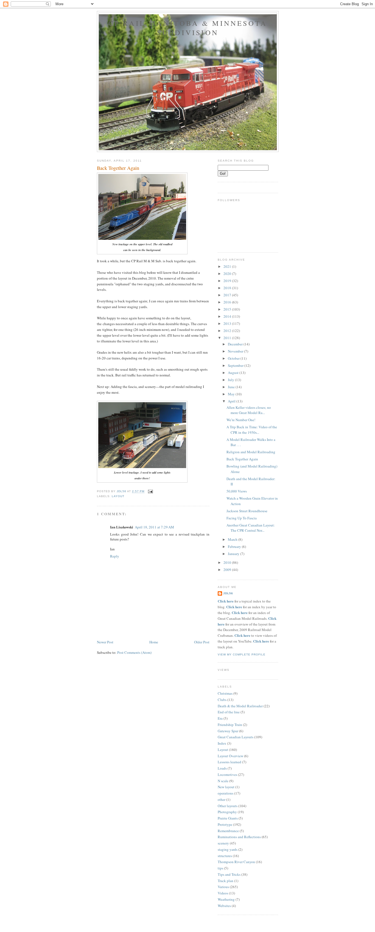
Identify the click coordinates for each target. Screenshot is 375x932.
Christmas (225, 693)
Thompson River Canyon (236, 861)
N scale (223, 780)
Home (153, 642)
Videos (223, 893)
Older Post (201, 642)
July (231, 379)
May (232, 394)
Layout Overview (230, 755)
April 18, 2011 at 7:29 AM (154, 527)
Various (223, 886)
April (232, 401)
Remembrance (228, 830)
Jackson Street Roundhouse (246, 510)
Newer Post (105, 642)
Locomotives (227, 774)
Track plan (225, 880)
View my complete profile (241, 654)
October (234, 358)
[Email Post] (150, 491)
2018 (227, 287)
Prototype (225, 824)
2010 (227, 562)
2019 (227, 280)
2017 (227, 294)
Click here (226, 601)
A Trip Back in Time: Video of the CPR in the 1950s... (251, 429)
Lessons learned (229, 761)
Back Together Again (242, 459)
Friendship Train (230, 724)
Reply (114, 556)
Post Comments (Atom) (134, 652)
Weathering (226, 899)
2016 (227, 302)
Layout (118, 496)
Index (222, 743)
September (236, 365)
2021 (227, 266)
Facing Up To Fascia (241, 518)
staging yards (227, 849)
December (236, 344)
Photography (227, 811)
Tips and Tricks (229, 874)
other (221, 799)
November (236, 351)
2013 (227, 323)
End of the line (229, 711)
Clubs (222, 699)
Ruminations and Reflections (239, 836)
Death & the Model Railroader (240, 705)
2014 (227, 316)
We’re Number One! (240, 419)
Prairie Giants (228, 818)
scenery (223, 843)
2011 (227, 337)
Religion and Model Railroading (250, 451)
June (232, 386)
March (233, 539)
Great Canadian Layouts (235, 736)
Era (220, 718)
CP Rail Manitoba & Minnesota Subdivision (187, 27)
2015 (227, 309)
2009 (227, 569)
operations (225, 793)
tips (220, 868)
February (235, 546)
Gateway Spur (228, 730)
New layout (226, 786)
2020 (227, 273)
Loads (222, 768)
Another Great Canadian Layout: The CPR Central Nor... (250, 528)
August (233, 372)
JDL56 (228, 593)
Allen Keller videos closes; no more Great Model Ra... (248, 410)
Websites (224, 905)
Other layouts (227, 805)
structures (225, 855)
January (234, 553)
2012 (227, 330)
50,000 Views (236, 491)
